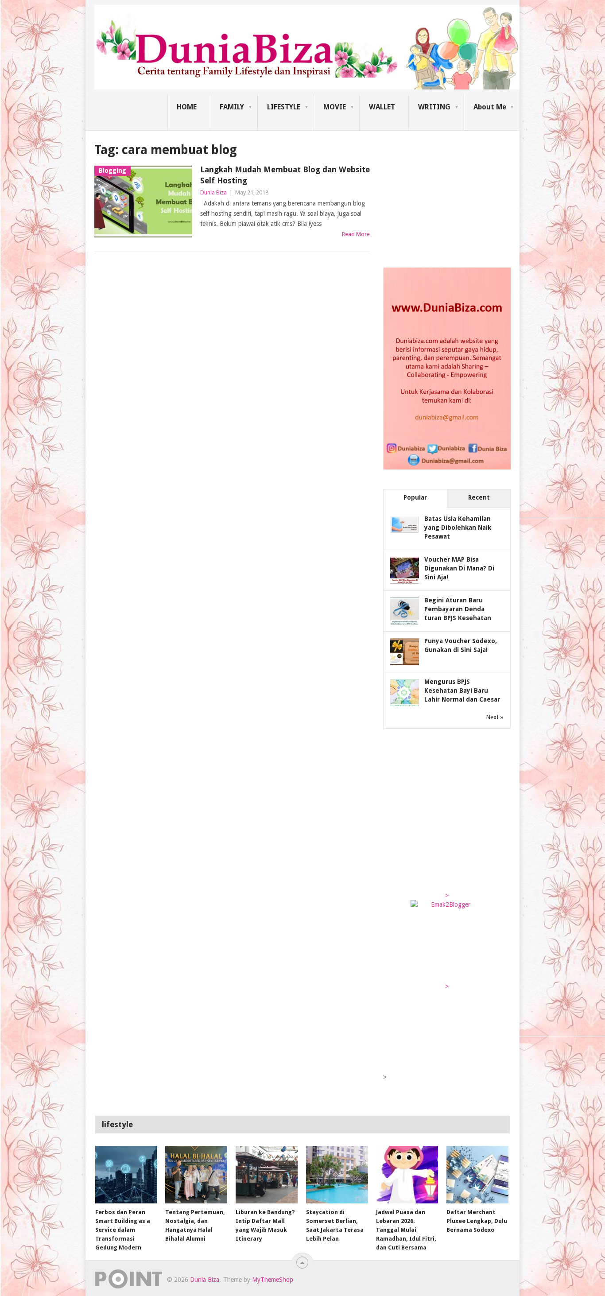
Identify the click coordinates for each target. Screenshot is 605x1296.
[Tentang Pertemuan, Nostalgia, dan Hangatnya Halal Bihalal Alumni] (196, 1174)
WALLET (382, 107)
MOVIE (334, 107)
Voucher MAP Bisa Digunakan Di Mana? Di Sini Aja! (459, 568)
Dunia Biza (213, 192)
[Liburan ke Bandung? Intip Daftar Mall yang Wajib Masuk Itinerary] (267, 1174)
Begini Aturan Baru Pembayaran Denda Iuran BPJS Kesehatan (457, 609)
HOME (187, 107)
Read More (356, 234)
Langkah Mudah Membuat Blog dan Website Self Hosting (285, 175)
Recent (479, 497)
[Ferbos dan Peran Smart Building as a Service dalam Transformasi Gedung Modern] (126, 1174)
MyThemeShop (272, 1279)
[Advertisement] (449, 196)
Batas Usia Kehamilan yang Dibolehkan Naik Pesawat (457, 527)
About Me (489, 107)
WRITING (434, 107)
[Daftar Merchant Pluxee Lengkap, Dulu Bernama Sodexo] (477, 1174)
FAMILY (232, 107)
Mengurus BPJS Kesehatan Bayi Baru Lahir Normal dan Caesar (462, 690)
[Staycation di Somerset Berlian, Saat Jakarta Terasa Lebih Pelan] (337, 1174)
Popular (415, 497)
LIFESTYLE (283, 107)
